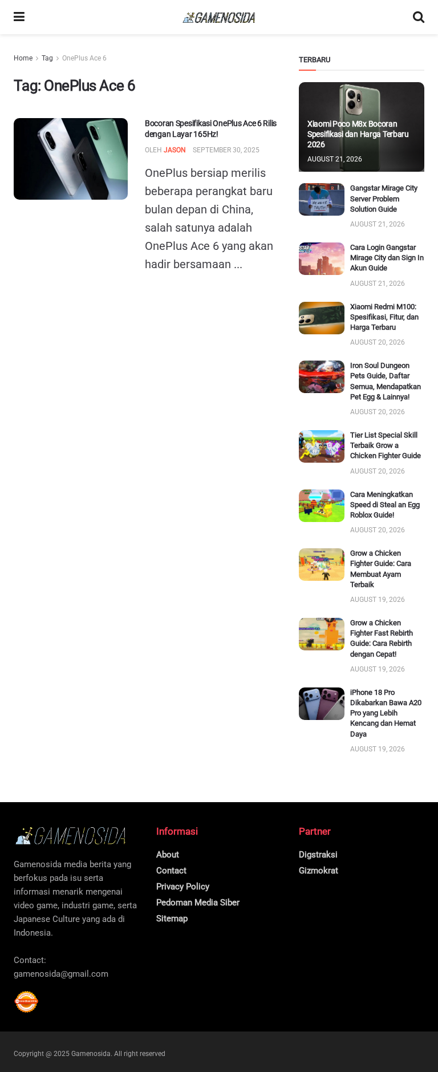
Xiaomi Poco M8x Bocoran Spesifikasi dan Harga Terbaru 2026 (358, 134)
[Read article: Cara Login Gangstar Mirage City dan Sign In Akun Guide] (321, 258)
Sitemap (172, 918)
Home (23, 58)
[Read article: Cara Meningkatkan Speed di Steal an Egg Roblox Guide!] (321, 506)
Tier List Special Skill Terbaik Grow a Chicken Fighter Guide (385, 445)
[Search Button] (418, 17)
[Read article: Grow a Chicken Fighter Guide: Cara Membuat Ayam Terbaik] (321, 564)
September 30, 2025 (226, 150)
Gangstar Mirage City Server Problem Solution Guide (383, 198)
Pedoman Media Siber (198, 902)
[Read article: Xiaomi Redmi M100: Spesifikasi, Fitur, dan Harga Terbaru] (321, 318)
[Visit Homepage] (219, 17)
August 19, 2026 (377, 600)
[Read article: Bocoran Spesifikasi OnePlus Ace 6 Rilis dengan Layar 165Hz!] (71, 159)
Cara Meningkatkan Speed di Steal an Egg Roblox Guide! (385, 504)
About (167, 854)
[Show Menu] (19, 17)
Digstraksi (318, 854)
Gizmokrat (318, 870)
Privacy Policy (182, 886)
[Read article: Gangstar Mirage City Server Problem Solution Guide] (321, 199)
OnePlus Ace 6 (84, 58)
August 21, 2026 (334, 159)
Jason (175, 150)
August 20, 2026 (377, 342)
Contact (171, 870)
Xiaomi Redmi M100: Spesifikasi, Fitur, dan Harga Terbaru (384, 316)
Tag (47, 58)
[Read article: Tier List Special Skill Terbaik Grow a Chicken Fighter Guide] (321, 446)
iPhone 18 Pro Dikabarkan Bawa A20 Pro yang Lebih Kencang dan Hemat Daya (385, 713)
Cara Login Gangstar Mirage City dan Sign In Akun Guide (387, 257)
